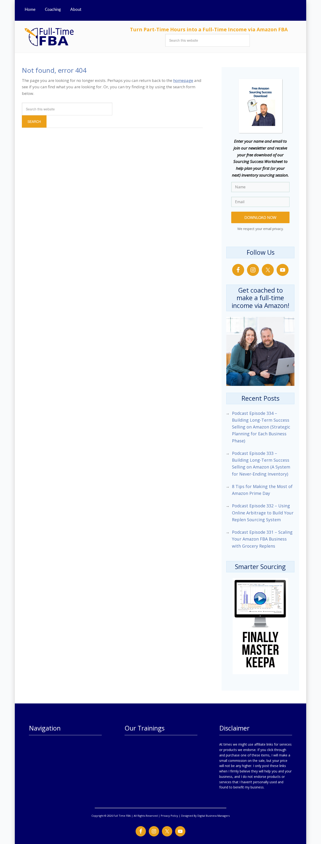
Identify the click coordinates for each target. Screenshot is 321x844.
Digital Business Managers (213, 815)
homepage (183, 80)
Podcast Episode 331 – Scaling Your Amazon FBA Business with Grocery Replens (262, 539)
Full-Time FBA (66, 36)
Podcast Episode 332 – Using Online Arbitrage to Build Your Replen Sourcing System (263, 512)
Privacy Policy (169, 815)
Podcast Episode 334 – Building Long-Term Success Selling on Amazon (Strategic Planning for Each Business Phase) (261, 427)
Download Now (260, 217)
